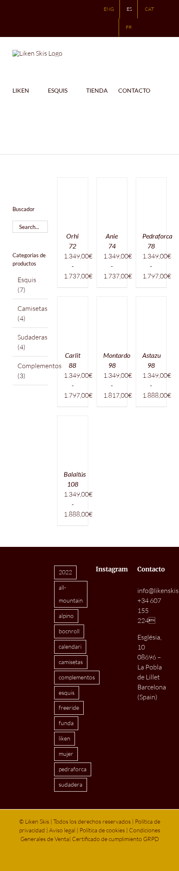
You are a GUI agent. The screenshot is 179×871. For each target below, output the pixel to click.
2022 (65, 572)
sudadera (70, 784)
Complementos (39, 366)
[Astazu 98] (151, 302)
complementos (77, 677)
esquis (67, 692)
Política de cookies (102, 830)
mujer (66, 753)
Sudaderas (32, 337)
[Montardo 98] (112, 302)
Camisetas (32, 308)
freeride (69, 707)
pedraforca (73, 769)
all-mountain (71, 594)
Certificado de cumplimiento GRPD (115, 838)
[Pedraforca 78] (151, 183)
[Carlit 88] (72, 302)
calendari (70, 646)
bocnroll (69, 631)
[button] (33, 133)
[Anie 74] (112, 183)
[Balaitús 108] (72, 421)
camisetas (71, 661)
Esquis (26, 280)
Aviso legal (62, 830)
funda (66, 722)
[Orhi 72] (72, 183)
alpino (66, 615)
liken (64, 738)
